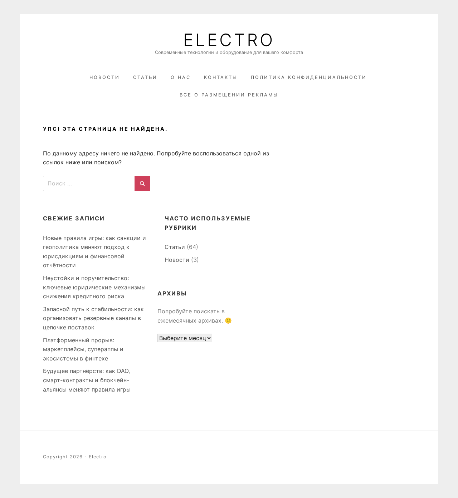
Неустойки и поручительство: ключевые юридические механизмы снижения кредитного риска (94, 287)
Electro (229, 40)
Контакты (221, 77)
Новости (104, 77)
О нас (181, 77)
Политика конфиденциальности (309, 77)
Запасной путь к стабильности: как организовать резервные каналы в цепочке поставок (93, 318)
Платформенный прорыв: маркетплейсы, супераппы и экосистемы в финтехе (83, 349)
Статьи (145, 77)
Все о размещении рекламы (229, 95)
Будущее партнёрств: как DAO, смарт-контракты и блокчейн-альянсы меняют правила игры (87, 380)
